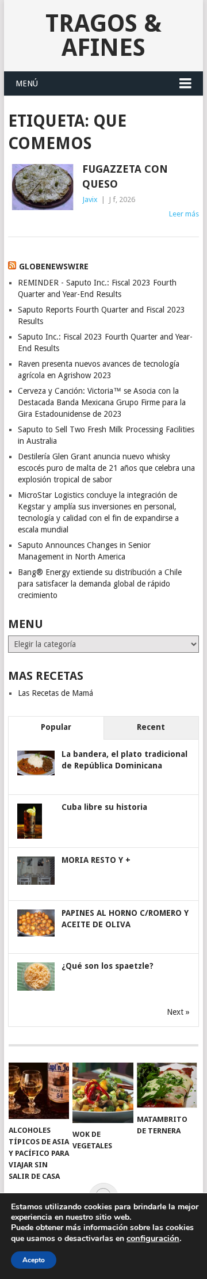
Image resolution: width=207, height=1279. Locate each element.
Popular (56, 727)
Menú (27, 83)
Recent (151, 727)
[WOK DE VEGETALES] (102, 1093)
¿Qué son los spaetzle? (108, 965)
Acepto (33, 1260)
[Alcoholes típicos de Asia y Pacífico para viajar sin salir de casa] (39, 1091)
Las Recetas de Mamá (55, 693)
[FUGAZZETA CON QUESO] (42, 187)
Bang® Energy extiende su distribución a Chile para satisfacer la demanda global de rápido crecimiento (100, 584)
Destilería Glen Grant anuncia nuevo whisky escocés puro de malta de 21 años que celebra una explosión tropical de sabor (106, 468)
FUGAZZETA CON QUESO (125, 176)
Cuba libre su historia (104, 807)
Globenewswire (54, 266)
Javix (90, 199)
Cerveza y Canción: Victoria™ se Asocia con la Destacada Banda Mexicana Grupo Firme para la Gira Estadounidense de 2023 (102, 402)
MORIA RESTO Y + (96, 860)
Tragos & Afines (103, 35)
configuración (152, 1238)
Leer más (184, 214)
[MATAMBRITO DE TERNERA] (167, 1085)
